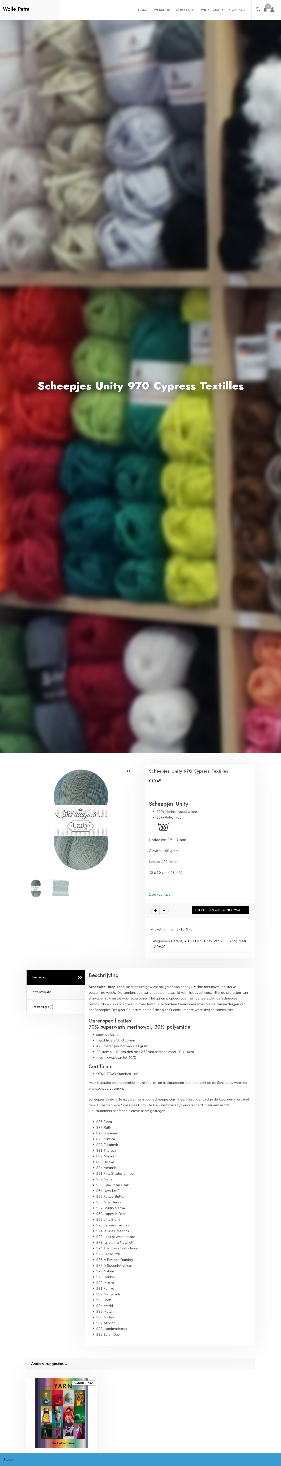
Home (143, 10)
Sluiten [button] (9, 1459)
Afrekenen (185, 10)
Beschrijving (39, 977)
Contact (237, 10)
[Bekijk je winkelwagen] (265, 10)
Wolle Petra (16, 9)
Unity (208, 941)
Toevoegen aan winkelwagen (220, 910)
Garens (176, 941)
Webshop (162, 10)
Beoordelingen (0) (42, 1007)
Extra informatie (41, 992)
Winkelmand (212, 10)
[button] (129, 771)
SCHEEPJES (193, 941)
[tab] (56, 977)
